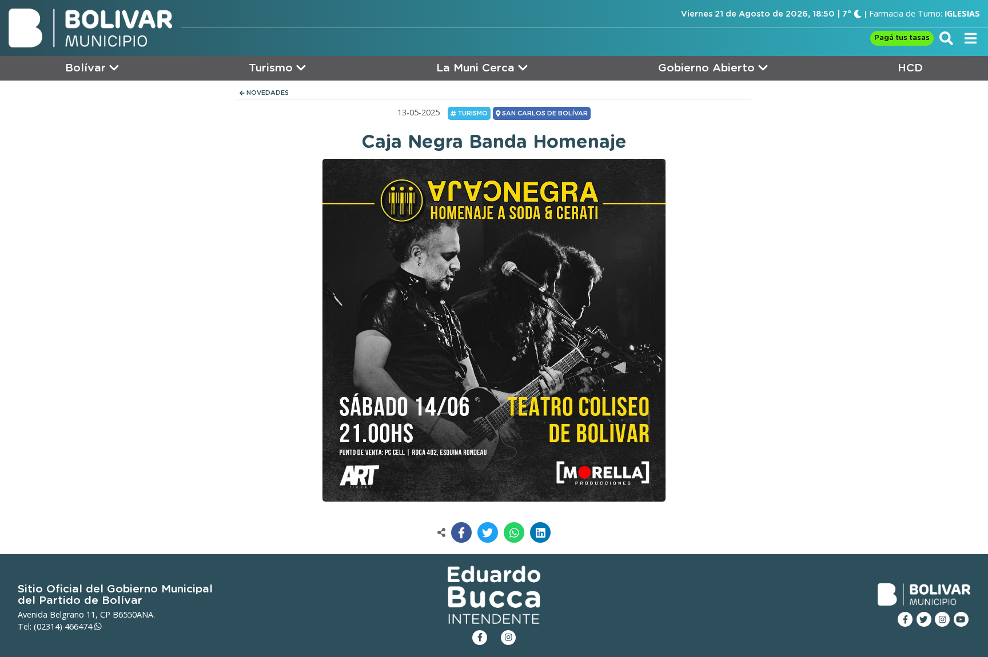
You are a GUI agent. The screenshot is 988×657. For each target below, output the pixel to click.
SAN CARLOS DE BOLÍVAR (544, 113)
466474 (79, 626)
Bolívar (87, 68)
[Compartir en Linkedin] (540, 532)
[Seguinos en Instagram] (942, 619)
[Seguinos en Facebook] (905, 619)
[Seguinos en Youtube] (961, 619)
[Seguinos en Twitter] (924, 619)
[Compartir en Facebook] (461, 532)
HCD (910, 68)
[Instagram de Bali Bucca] (508, 637)
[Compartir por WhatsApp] (514, 532)
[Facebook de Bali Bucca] (479, 637)
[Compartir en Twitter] (487, 532)
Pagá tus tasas (902, 38)
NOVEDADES (267, 93)
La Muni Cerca (477, 68)
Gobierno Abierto (708, 68)
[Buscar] (946, 38)
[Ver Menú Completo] (970, 38)
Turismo (272, 68)
